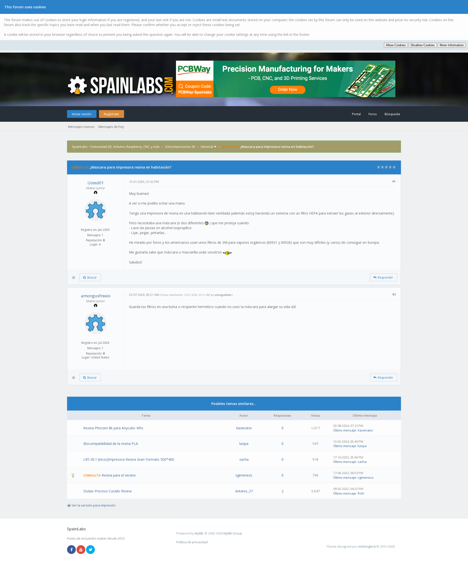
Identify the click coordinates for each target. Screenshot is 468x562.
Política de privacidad (192, 542)
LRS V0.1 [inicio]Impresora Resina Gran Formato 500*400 (128, 459)
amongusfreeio (95, 296)
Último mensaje (344, 430)
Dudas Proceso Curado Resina (107, 491)
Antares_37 (244, 491)
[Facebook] (71, 550)
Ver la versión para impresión (94, 505)
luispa (243, 443)
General (207, 146)
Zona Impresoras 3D (180, 146)
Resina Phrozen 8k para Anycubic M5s (113, 428)
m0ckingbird (367, 546)
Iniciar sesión (81, 114)
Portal (356, 114)
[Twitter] (90, 550)
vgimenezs (243, 475)
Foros (373, 114)
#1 (394, 181)
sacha (244, 459)
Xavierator (244, 428)
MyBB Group (233, 533)
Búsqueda (392, 114)
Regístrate (111, 114)
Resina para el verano (119, 475)
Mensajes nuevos (81, 126)
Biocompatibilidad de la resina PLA (110, 443)
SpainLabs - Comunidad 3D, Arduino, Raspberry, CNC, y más (116, 146)
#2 (394, 294)
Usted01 (96, 183)
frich (361, 493)
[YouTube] (81, 550)
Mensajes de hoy (111, 126)
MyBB (199, 533)
